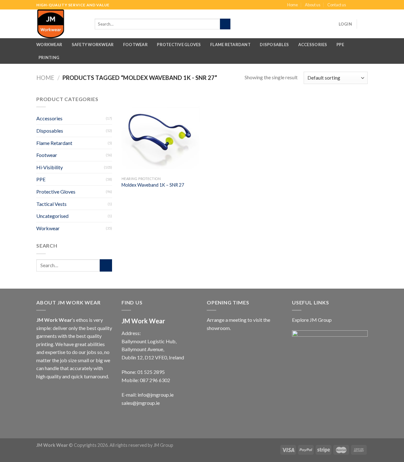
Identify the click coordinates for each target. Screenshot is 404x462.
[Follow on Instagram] (358, 5)
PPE (340, 44)
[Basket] (364, 24)
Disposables (274, 44)
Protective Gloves (179, 44)
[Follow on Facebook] (352, 5)
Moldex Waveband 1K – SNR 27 (153, 185)
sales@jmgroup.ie (141, 403)
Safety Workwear (93, 44)
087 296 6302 (155, 380)
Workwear (49, 44)
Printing (49, 57)
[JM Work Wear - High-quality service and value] (62, 23)
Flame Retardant (230, 44)
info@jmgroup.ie (156, 395)
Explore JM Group (312, 320)
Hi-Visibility (49, 167)
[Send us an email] (364, 5)
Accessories (312, 44)
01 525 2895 (151, 372)
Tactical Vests (51, 204)
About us (312, 4)
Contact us (336, 4)
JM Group (163, 445)
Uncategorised (52, 216)
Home (292, 4)
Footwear (135, 44)
